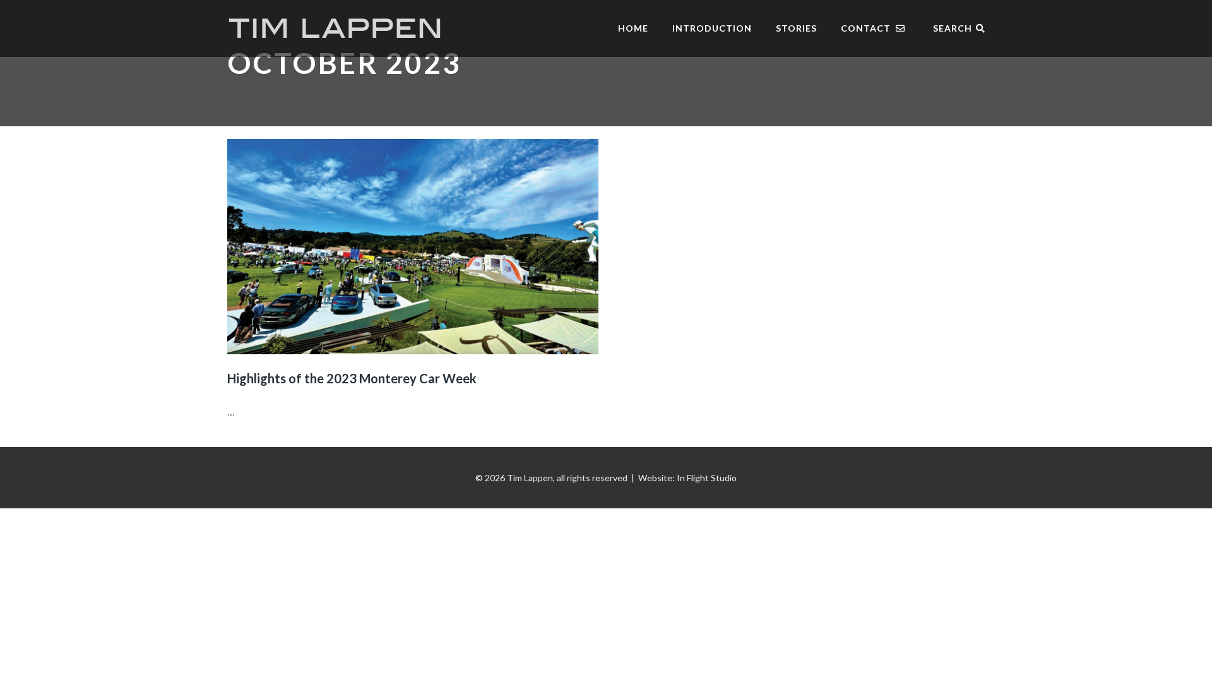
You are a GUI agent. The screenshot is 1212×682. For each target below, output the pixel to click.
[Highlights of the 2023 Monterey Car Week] (412, 246)
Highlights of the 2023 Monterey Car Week (352, 378)
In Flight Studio (707, 477)
